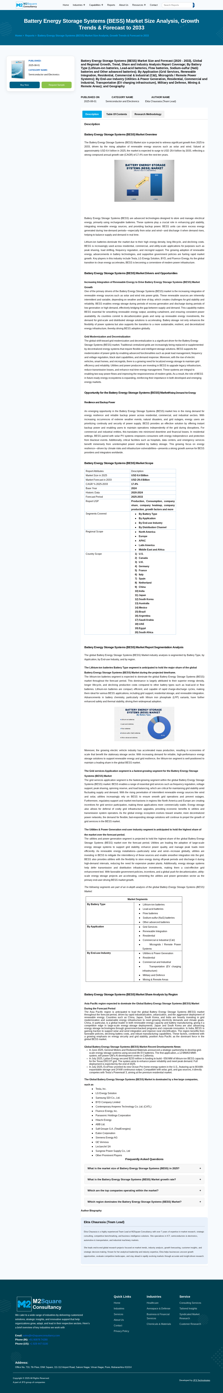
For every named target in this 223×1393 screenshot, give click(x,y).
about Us (119, 1320)
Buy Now (24, 85)
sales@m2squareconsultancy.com (41, 1335)
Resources (138, 5)
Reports (111, 5)
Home (66, 5)
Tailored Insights (188, 1308)
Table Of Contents (116, 114)
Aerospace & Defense (158, 1308)
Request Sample (57, 85)
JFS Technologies (201, 1380)
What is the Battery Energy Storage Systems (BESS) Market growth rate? (144, 1179)
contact (118, 1325)
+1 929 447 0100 (39, 1343)
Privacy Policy (121, 1331)
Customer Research (190, 1324)
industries (119, 1308)
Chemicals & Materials (159, 1324)
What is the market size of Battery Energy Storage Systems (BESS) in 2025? (144, 1168)
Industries (78, 5)
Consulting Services (190, 1303)
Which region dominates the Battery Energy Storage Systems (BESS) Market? (144, 1201)
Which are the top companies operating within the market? (144, 1190)
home (117, 1303)
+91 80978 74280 (38, 1339)
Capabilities (95, 5)
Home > (19, 35)
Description (92, 114)
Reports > (30, 35)
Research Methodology (148, 114)
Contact (154, 5)
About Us (123, 5)
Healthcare (153, 1303)
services (118, 1314)
